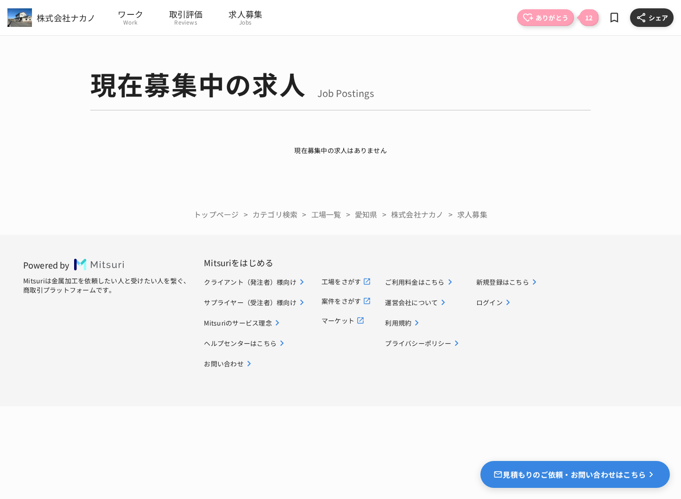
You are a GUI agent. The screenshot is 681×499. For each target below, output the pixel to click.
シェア (658, 17)
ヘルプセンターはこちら (240, 343)
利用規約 (398, 322)
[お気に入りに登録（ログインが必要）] (614, 17)
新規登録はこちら (502, 282)
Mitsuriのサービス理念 (238, 322)
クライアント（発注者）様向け (250, 282)
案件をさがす (341, 301)
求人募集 (472, 214)
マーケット (338, 320)
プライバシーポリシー (418, 343)
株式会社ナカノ (417, 214)
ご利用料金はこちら (414, 282)
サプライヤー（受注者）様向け (250, 302)
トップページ (216, 214)
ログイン (489, 302)
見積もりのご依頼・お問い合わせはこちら (574, 474)
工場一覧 (326, 214)
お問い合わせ (224, 363)
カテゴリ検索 (275, 214)
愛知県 (366, 214)
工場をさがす (341, 281)
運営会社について (411, 302)
